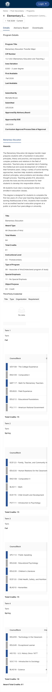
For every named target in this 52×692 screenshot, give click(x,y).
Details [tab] (6, 28)
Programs (30, 11)
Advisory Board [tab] (21, 28)
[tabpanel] (26, 415)
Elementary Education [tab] (12, 140)
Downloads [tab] (37, 28)
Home (5, 11)
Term (7, 336)
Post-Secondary (17, 11)
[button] (4, 16)
